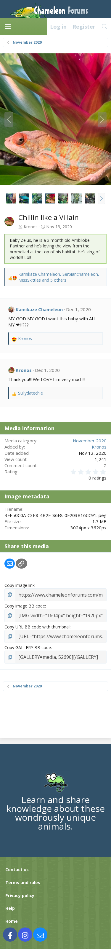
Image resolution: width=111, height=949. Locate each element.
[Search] (104, 26)
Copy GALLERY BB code (27, 647)
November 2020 (90, 441)
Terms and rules (22, 882)
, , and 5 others (58, 277)
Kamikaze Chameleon (39, 309)
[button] (101, 198)
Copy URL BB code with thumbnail (37, 627)
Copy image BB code (24, 606)
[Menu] (7, 26)
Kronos (31, 226)
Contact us (17, 869)
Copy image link (19, 585)
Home (11, 921)
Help (10, 908)
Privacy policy (19, 895)
